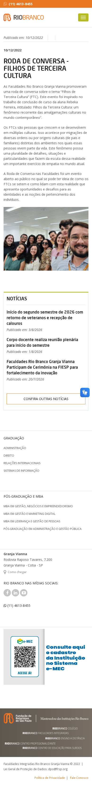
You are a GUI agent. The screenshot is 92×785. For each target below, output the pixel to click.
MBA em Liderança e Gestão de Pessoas (32, 521)
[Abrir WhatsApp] (80, 773)
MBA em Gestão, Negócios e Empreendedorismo (38, 506)
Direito (9, 456)
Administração (15, 448)
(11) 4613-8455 (21, 4)
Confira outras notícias (46, 399)
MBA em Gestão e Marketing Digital (29, 514)
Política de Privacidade (49, 778)
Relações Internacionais (22, 463)
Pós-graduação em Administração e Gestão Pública (43, 529)
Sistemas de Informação (21, 471)
